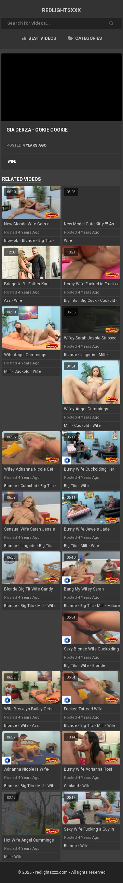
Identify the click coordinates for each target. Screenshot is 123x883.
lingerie (87, 354)
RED (61, 10)
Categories (88, 38)
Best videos (41, 38)
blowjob (11, 240)
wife (12, 161)
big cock (89, 300)
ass (7, 300)
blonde (28, 240)
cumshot (28, 486)
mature (113, 606)
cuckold (107, 300)
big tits (45, 240)
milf (7, 371)
